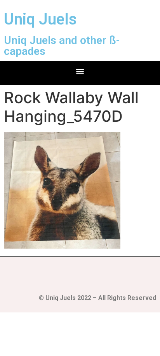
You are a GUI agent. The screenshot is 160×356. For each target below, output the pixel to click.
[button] (80, 71)
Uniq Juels (40, 19)
